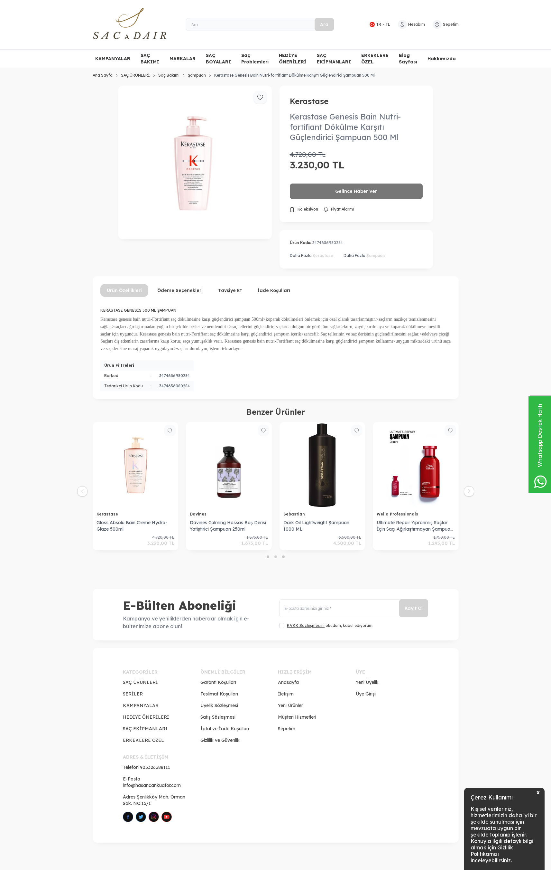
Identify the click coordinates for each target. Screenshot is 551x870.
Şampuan (197, 75)
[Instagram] (154, 817)
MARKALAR (183, 58)
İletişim (286, 694)
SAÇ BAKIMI (150, 58)
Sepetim (286, 729)
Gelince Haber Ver (356, 191)
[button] (268, 556)
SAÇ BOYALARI (218, 58)
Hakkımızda (441, 58)
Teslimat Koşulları (219, 694)
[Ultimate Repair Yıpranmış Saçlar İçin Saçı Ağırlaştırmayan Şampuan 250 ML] (416, 465)
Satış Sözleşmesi (217, 717)
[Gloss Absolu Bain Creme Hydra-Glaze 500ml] (136, 465)
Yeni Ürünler (290, 705)
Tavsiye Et (230, 290)
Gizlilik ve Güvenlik (220, 740)
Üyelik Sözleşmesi (219, 705)
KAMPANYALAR (112, 58)
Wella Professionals (398, 514)
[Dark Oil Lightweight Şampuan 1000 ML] (322, 465)
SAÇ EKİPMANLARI (334, 58)
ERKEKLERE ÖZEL (375, 58)
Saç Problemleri (255, 58)
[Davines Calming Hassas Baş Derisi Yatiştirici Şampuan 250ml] (229, 465)
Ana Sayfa (103, 75)
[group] (195, 162)
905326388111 (155, 767)
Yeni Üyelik (367, 682)
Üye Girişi (366, 694)
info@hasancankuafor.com (152, 785)
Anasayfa (288, 682)
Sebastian (294, 514)
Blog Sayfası (408, 58)
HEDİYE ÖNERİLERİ (293, 58)
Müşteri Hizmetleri (297, 717)
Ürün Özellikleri (124, 290)
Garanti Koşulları (218, 682)
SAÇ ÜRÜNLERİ (135, 75)
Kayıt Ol (414, 608)
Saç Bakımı (168, 75)
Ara (324, 24)
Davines (199, 514)
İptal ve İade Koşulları (224, 729)
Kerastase (309, 101)
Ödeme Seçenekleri (180, 290)
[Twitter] (141, 817)
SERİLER (133, 694)
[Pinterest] (166, 817)
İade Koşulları (273, 290)
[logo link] (131, 24)
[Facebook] (128, 817)
